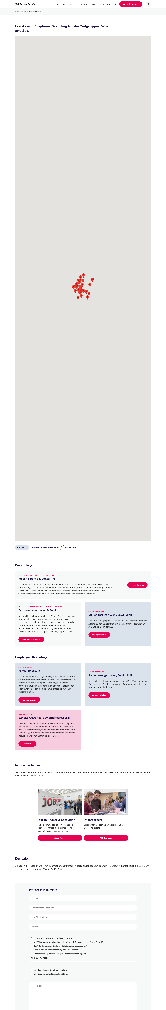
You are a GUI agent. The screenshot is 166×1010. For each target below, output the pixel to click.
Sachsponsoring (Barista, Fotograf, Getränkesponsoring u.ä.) (60, 953)
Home (17, 12)
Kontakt (27, 744)
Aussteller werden (131, 4)
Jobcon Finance (137, 585)
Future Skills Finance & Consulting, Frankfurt (53, 938)
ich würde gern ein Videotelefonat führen (51, 974)
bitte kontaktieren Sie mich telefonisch (50, 970)
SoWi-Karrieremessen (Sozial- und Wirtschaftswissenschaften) (60, 946)
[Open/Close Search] (148, 4)
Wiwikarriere (70, 547)
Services (23, 12)
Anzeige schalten (99, 635)
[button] (89, 285)
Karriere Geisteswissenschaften (45, 547)
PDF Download (106, 838)
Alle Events (22, 547)
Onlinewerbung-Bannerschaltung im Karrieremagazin (57, 950)
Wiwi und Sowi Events (31, 639)
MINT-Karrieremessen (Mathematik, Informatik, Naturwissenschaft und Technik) (68, 942)
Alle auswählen (39, 957)
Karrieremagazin (29, 700)
